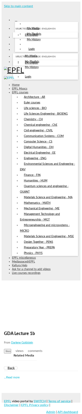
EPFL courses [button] (20, 92)
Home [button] (16, 85)
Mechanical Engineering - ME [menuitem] (42, 208)
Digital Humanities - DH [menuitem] (39, 147)
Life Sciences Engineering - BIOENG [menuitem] (46, 113)
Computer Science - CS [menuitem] (38, 141)
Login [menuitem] (31, 49)
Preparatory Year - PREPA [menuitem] (39, 247)
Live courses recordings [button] (26, 273)
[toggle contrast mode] (15, 62)
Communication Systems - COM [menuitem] (44, 136)
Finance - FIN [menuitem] (32, 175)
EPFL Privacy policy (35, 405)
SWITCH (40, 401)
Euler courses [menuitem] (32, 102)
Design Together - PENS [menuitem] (38, 242)
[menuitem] (31, 35)
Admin (50, 412)
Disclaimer (11, 405)
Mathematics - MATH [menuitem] (37, 203)
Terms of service (59, 401)
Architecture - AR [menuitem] (34, 97)
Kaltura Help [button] (19, 265)
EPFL (7, 401)
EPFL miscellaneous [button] (24, 258)
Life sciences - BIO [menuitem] (35, 108)
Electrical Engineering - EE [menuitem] (40, 152)
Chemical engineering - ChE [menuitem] (40, 125)
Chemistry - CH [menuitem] (33, 119)
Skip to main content (18, 6)
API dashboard (68, 412)
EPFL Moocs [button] (19, 88)
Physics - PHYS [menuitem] (33, 253)
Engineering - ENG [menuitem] (35, 158)
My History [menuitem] (34, 39)
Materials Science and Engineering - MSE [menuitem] (49, 236)
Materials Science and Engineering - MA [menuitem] (48, 197)
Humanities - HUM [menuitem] (35, 180)
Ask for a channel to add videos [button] (31, 269)
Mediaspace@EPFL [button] (23, 261)
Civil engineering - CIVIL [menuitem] (38, 130)
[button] (5, 11)
